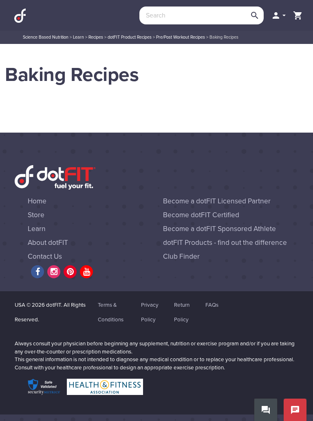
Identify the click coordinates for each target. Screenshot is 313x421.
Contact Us (45, 256)
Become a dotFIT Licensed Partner (217, 201)
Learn (78, 37)
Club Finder (181, 256)
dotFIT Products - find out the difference (225, 242)
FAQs (211, 305)
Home (37, 201)
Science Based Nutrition (45, 37)
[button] (278, 15)
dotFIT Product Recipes (130, 37)
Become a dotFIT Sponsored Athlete (219, 229)
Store (36, 215)
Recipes (95, 37)
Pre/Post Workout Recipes (180, 37)
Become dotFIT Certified (201, 215)
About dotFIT (48, 242)
